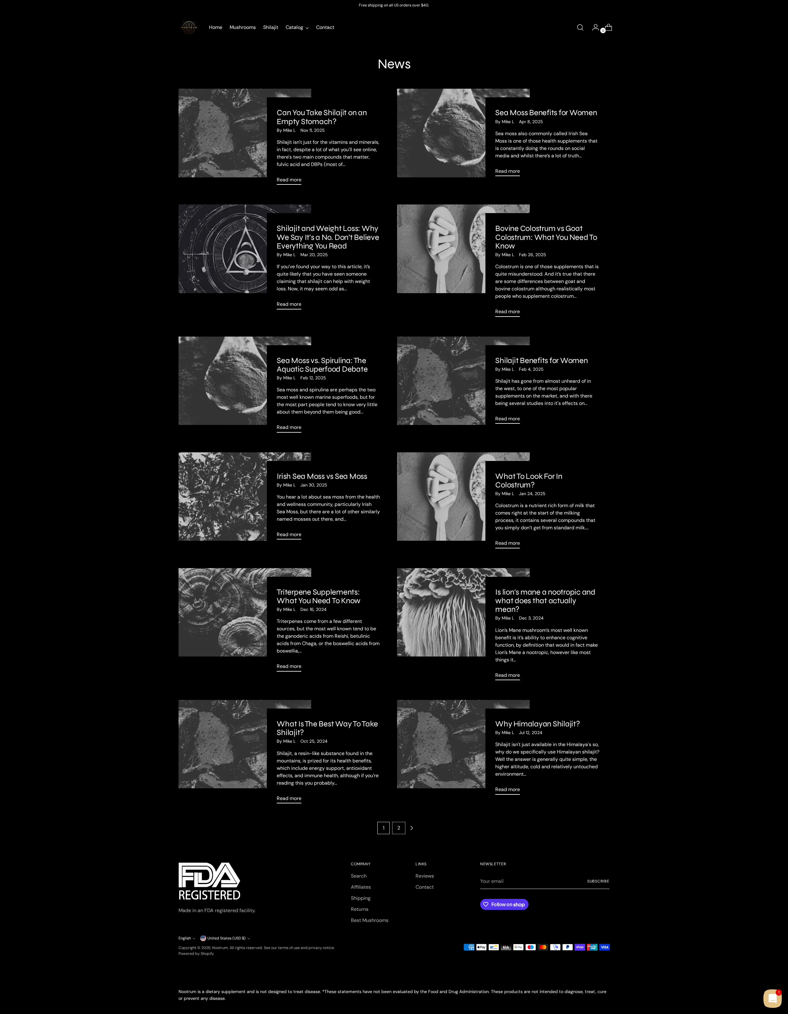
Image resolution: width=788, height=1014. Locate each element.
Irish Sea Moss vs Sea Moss (322, 476)
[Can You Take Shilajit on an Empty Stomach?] (245, 139)
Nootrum (220, 947)
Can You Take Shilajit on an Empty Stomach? (322, 117)
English (185, 938)
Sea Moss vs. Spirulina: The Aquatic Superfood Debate (322, 365)
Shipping (361, 898)
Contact (425, 887)
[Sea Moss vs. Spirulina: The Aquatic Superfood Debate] (245, 387)
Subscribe (598, 881)
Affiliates (361, 887)
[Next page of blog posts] (411, 828)
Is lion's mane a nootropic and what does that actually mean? (545, 600)
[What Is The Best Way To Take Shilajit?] (245, 754)
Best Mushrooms (369, 920)
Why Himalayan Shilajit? (537, 724)
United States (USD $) (226, 938)
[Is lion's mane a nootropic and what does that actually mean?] (463, 626)
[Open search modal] (580, 27)
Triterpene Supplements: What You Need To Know (318, 596)
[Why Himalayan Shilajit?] (463, 750)
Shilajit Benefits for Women (541, 360)
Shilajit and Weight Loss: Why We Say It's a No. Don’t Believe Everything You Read (328, 237)
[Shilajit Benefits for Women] (463, 383)
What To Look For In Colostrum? (528, 480)
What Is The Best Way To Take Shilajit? (327, 728)
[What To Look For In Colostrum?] (463, 502)
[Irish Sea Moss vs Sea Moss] (245, 498)
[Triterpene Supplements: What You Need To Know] (245, 622)
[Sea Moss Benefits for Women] (463, 135)
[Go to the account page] (593, 27)
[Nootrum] (189, 27)
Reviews (425, 876)
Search (359, 876)
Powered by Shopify (196, 953)
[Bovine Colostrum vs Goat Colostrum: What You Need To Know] (463, 262)
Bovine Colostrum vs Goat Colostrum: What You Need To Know (546, 237)
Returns (359, 909)
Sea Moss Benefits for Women (546, 112)
